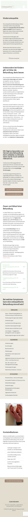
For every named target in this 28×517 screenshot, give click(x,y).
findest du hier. (6, 257)
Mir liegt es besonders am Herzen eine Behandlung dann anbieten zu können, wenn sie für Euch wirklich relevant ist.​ (13, 154)
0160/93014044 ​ (14, 501)
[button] (24, 6)
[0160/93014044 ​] (14, 500)
